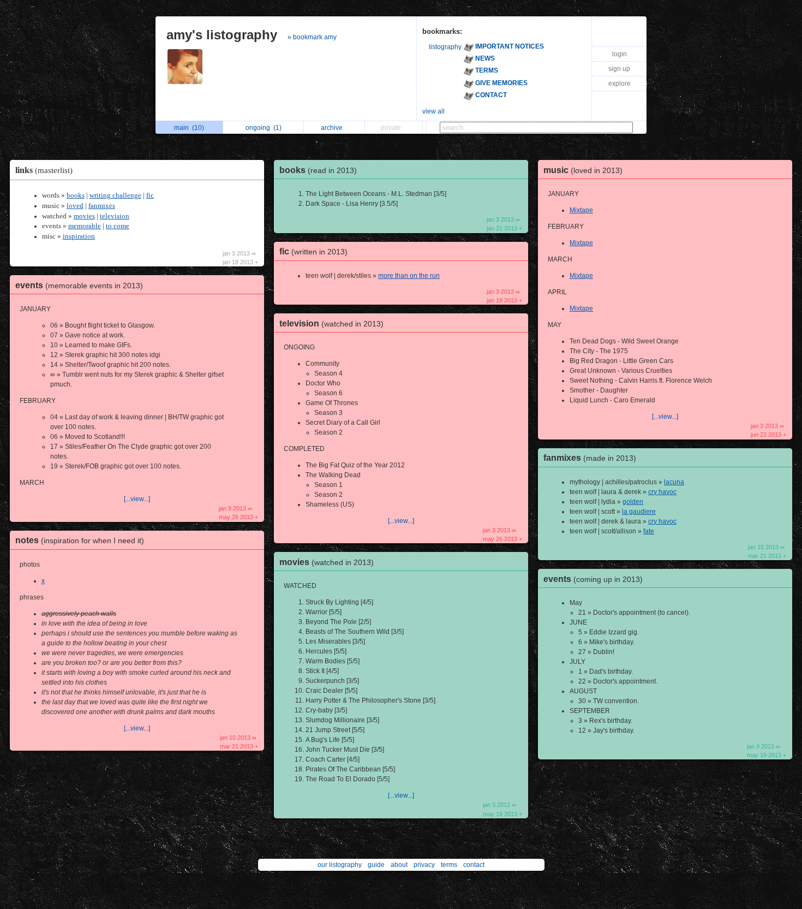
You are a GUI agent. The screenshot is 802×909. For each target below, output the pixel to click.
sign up (619, 69)
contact (473, 865)
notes (79, 540)
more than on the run (409, 276)
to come (117, 226)
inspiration (79, 236)
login (619, 54)
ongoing (264, 128)
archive (333, 128)
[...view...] (137, 499)
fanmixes (101, 206)
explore (619, 83)
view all (433, 111)
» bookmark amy (312, 37)
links (44, 170)
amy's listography (221, 34)
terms (449, 865)
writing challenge (115, 195)
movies (84, 216)
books (76, 195)
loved (75, 206)
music (583, 170)
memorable (84, 226)
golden (633, 502)
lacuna (674, 482)
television (114, 216)
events (79, 285)
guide (376, 865)
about (399, 865)
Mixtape (581, 210)
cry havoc (662, 492)
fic (150, 195)
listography (445, 47)
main (189, 128)
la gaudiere (639, 511)
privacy (424, 865)
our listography (340, 865)
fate (648, 531)
